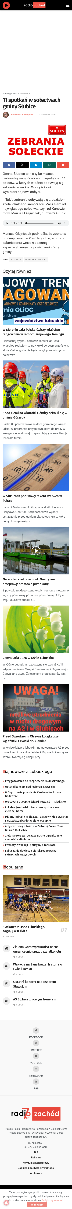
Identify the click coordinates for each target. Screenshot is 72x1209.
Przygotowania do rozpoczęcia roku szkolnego (35, 781)
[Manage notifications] (6, 1203)
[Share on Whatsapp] (49, 165)
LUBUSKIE (25, 93)
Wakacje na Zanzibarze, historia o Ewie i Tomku (37, 966)
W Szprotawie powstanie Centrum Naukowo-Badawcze (33, 794)
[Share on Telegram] (36, 165)
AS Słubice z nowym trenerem (34, 999)
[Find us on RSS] (36, 1081)
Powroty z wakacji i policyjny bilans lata (30, 845)
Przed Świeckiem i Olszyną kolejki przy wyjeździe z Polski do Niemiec (31, 738)
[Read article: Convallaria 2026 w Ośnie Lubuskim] (36, 629)
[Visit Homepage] (38, 5)
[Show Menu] (67, 5)
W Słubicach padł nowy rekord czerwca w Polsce (32, 498)
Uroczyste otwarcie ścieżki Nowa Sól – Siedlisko (35, 801)
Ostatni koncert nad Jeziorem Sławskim (30, 786)
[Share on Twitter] (22, 165)
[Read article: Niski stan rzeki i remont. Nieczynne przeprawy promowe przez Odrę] (36, 550)
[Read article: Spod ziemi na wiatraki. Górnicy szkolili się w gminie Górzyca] (36, 384)
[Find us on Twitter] (36, 1043)
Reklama (36, 1157)
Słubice (16, 259)
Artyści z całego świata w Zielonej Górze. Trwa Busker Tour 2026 (34, 828)
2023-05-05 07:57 (47, 114)
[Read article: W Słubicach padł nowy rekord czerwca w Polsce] (36, 467)
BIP (36, 1152)
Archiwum (36, 1173)
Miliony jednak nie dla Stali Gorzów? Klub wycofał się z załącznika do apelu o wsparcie (36, 818)
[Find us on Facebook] (36, 1030)
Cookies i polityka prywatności (36, 1168)
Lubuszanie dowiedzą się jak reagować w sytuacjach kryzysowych (30, 852)
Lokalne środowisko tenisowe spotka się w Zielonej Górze (32, 809)
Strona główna (10, 93)
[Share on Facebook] (9, 165)
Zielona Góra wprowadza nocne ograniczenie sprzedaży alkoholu (33, 837)
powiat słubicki (35, 259)
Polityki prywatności (52, 1200)
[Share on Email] (63, 165)
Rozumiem (37, 1204)
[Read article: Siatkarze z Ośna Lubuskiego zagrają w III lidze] (36, 898)
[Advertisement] (36, 50)
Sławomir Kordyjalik (22, 114)
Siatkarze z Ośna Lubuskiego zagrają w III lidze (24, 929)
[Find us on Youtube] (36, 1056)
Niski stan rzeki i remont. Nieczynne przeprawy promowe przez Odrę (29, 581)
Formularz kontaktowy (36, 1162)
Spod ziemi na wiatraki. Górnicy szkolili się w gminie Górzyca (35, 415)
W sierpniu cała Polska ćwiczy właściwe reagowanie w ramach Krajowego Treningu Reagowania (33, 332)
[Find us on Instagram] (36, 1069)
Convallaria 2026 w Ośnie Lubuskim (28, 658)
